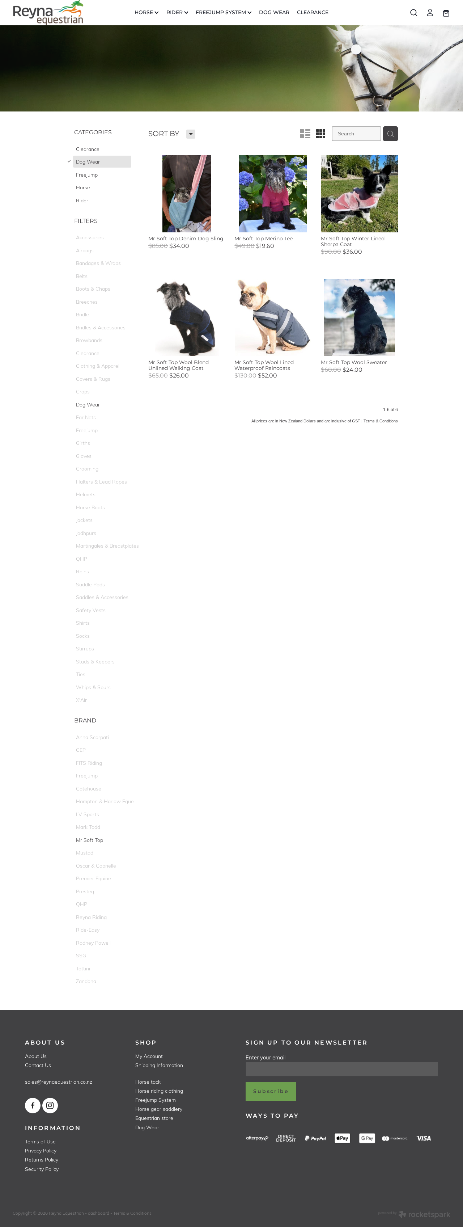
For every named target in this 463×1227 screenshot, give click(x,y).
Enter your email (265, 1057)
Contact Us (38, 1065)
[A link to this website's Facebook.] (33, 1105)
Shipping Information (159, 1065)
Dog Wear (147, 1127)
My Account (149, 1056)
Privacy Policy (40, 1150)
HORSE (144, 12)
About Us (36, 1056)
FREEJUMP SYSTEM (221, 12)
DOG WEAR (274, 12)
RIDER (175, 12)
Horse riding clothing (159, 1090)
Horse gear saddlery (158, 1108)
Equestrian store (154, 1117)
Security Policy (42, 1168)
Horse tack (148, 1081)
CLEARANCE (312, 12)
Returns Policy (41, 1159)
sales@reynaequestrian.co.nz (58, 1081)
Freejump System (155, 1099)
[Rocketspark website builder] (414, 1215)
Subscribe (271, 1091)
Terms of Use (40, 1141)
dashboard (98, 1213)
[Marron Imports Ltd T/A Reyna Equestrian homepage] (56, 12)
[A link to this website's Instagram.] (50, 1105)
